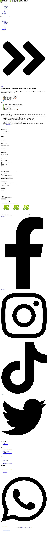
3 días (4, 12)
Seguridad (4, 452)
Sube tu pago (4, 13)
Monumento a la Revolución (7, 463)
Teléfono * (3, 185)
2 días (4, 11)
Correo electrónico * (4, 183)
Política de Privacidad (6, 530)
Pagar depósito (10, 178)
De (1, 155)
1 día (4, 10)
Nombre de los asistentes (5, 171)
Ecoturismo (5, 7)
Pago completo (4, 178)
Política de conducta (6, 451)
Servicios (2, 174)
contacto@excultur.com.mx (7, 469)
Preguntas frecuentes (6, 445)
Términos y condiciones (6, 454)
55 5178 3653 (5, 472)
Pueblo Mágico (6, 6)
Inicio (4, 443)
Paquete (2, 165)
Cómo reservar (5, 450)
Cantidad (2, 190)
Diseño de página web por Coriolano (26, 527)
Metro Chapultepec (6, 460)
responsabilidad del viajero (9, 124)
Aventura (5, 8)
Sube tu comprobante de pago (7, 449)
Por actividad (4, 5)
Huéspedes (3, 166)
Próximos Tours (4, 4)
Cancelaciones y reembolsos (7, 453)
